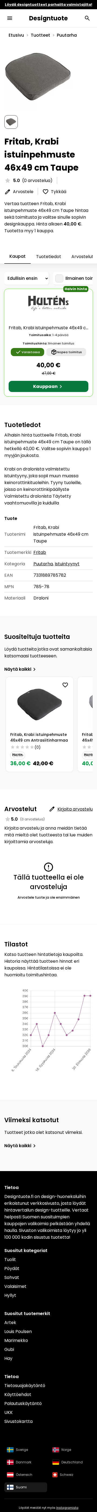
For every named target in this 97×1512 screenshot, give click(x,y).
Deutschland (72, 1462)
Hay (8, 1358)
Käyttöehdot (17, 1394)
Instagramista (67, 1507)
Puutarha (67, 35)
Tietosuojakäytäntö (24, 1385)
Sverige (22, 1449)
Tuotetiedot (48, 256)
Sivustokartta (18, 1421)
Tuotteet (40, 35)
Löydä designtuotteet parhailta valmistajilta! (48, 4)
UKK (8, 1412)
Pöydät (11, 1268)
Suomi (21, 1487)
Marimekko (16, 1340)
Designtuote (48, 18)
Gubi (9, 1349)
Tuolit (10, 1259)
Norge (66, 1449)
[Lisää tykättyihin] (65, 685)
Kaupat (17, 256)
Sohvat (11, 1277)
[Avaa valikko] (9, 18)
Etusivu (16, 35)
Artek (10, 1322)
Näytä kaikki (17, 669)
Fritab (39, 552)
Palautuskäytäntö (23, 1403)
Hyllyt (10, 1295)
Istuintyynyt (67, 564)
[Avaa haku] (87, 18)
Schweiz (66, 1474)
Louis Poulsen (18, 1331)
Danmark (23, 1462)
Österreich (24, 1474)
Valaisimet (15, 1286)
